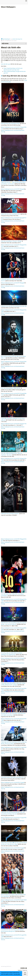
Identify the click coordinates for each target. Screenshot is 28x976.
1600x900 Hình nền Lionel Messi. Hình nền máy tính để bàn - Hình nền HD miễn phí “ (13, 623)
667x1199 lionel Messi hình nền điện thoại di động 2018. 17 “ (13, 357)
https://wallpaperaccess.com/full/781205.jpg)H (12, 658)
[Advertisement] (14, 23)
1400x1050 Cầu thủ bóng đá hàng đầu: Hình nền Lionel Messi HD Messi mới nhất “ (13, 813)
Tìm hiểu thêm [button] (16, 974)
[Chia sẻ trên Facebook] (23, 968)
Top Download (6, 39)
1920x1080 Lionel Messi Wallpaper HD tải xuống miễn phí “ (13, 419)
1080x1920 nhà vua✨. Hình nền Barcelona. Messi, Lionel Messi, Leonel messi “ (13, 183)
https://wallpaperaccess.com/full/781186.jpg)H (12, 283)
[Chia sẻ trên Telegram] (26, 968)
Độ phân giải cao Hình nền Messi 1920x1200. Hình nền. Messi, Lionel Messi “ (13, 714)
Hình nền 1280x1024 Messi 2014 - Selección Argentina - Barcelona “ (11, 454)
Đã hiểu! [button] (25, 973)
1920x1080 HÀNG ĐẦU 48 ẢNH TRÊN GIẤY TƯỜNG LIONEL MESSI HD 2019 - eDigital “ (13, 684)
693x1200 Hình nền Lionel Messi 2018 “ (10, 123)
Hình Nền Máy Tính (18, 39)
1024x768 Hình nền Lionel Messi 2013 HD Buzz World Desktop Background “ (12, 930)
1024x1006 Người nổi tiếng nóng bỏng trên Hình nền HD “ (13, 279)
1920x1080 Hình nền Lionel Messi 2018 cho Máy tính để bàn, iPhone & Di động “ (14, 742)
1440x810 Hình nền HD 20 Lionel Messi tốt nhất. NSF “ (14, 306)
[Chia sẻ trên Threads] (22, 968)
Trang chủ (25, 970)
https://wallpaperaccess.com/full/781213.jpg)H (12, 782)
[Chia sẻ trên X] (21, 968)
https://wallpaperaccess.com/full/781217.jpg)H (12, 848)
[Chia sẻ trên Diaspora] (25, 968)
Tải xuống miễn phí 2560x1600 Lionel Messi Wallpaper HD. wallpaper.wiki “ (11, 653)
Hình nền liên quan (6, 64)
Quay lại (19, 970)
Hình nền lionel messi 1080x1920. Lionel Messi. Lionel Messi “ (12, 594)
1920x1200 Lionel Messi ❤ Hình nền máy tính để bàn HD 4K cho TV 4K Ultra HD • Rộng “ (14, 843)
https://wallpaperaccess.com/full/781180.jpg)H (12, 189)
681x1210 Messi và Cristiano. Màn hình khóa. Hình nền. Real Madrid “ (13, 895)
